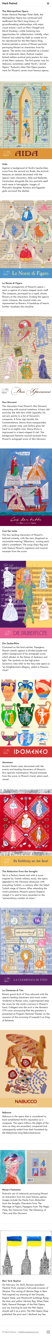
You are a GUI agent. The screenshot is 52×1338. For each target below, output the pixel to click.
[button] (48, 3)
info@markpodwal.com (28, 1332)
